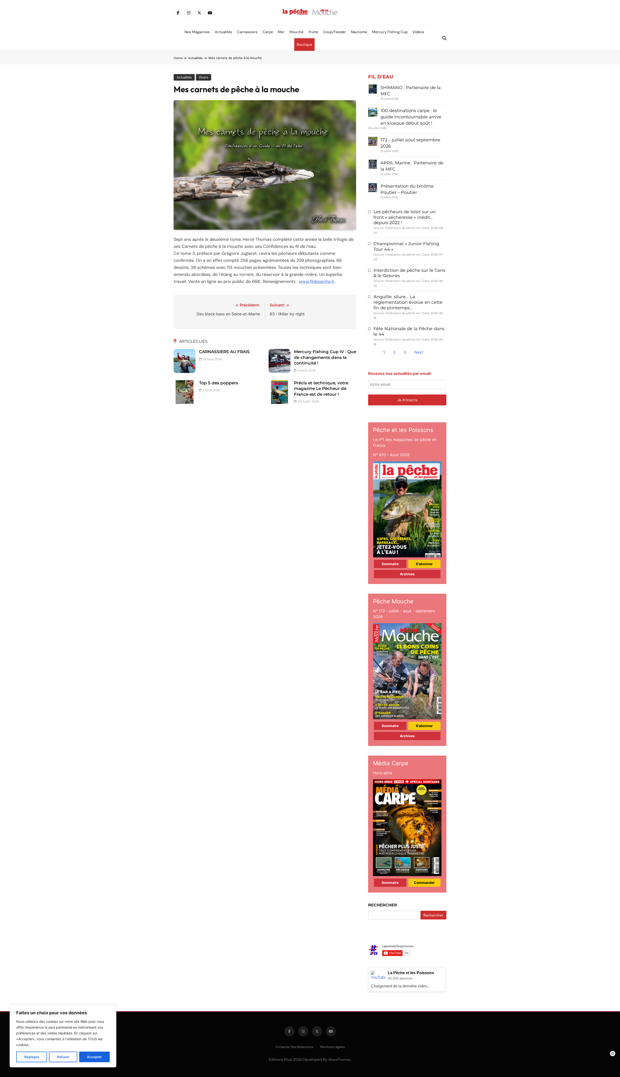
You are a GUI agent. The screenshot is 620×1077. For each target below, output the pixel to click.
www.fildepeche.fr (316, 281)
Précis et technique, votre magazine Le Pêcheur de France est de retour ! (321, 388)
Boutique (304, 44)
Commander (424, 882)
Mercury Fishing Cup (390, 32)
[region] (63, 1036)
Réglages (31, 1057)
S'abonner (424, 564)
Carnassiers (247, 32)
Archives (407, 574)
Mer (281, 32)
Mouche (296, 32)
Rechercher (382, 905)
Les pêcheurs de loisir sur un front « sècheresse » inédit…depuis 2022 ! (404, 217)
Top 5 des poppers (218, 382)
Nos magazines (197, 32)
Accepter (94, 1057)
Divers (203, 77)
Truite (313, 32)
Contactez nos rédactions (294, 1047)
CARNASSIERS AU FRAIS (224, 351)
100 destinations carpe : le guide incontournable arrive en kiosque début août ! (410, 117)
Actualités (223, 32)
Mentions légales (332, 1047)
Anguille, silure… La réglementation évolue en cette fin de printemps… (407, 302)
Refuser (63, 1057)
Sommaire (390, 564)
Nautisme (359, 32)
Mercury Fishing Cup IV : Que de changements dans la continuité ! (325, 357)
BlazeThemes (339, 1059)
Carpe (268, 32)
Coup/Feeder (334, 32)
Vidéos (418, 32)
